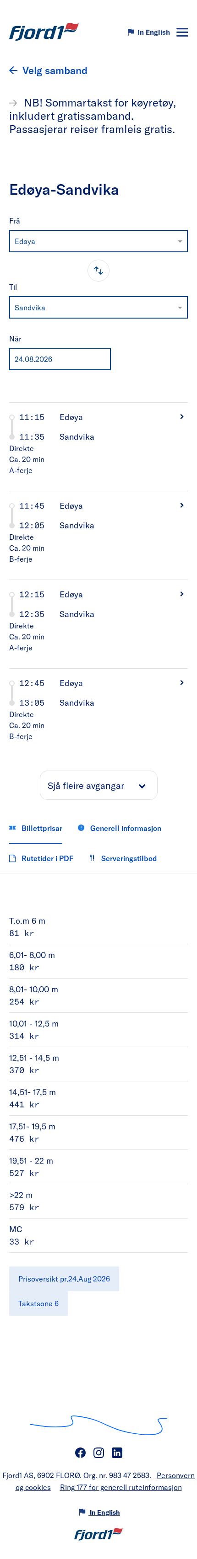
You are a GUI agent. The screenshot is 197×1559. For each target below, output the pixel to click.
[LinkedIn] (116, 1452)
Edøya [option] (25, 241)
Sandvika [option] (30, 307)
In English (153, 32)
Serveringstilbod (128, 858)
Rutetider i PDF (46, 858)
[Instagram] (98, 1452)
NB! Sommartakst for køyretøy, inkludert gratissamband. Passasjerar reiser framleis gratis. (92, 115)
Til (13, 286)
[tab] (98, 446)
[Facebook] (80, 1452)
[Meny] (182, 32)
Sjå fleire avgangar (86, 785)
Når (15, 338)
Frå (14, 220)
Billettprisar (41, 828)
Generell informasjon (124, 828)
